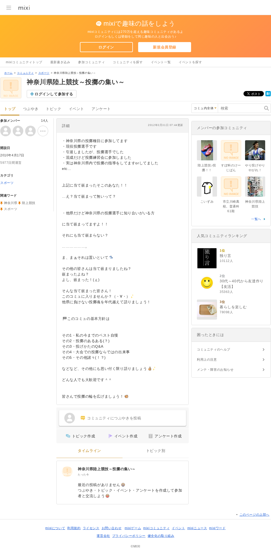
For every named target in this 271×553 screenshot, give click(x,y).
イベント (76, 109)
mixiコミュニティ (156, 528)
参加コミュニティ (91, 62)
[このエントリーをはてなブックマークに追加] (268, 95)
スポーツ (43, 72)
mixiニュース (197, 528)
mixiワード (217, 528)
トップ (10, 109)
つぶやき (30, 109)
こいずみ (207, 201)
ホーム (8, 72)
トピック (53, 109)
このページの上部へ (254, 514)
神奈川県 (10, 203)
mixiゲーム (133, 528)
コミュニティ (25, 72)
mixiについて (55, 528)
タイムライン (89, 451)
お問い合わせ (112, 528)
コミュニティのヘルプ (213, 349)
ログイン (106, 47)
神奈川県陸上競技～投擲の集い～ (107, 469)
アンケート (101, 109)
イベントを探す (190, 62)
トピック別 (155, 451)
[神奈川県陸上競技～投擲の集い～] (67, 471)
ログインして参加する (54, 94)
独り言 (225, 255)
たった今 (83, 474)
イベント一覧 (161, 62)
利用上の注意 (207, 359)
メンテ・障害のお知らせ (215, 369)
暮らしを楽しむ (233, 307)
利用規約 (73, 528)
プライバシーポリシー (129, 536)
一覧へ (256, 219)
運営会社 (103, 536)
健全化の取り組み (161, 536)
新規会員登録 (164, 47)
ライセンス (91, 528)
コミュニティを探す (128, 62)
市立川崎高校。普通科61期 (231, 206)
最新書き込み (60, 62)
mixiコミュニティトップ (24, 62)
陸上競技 (28, 203)
